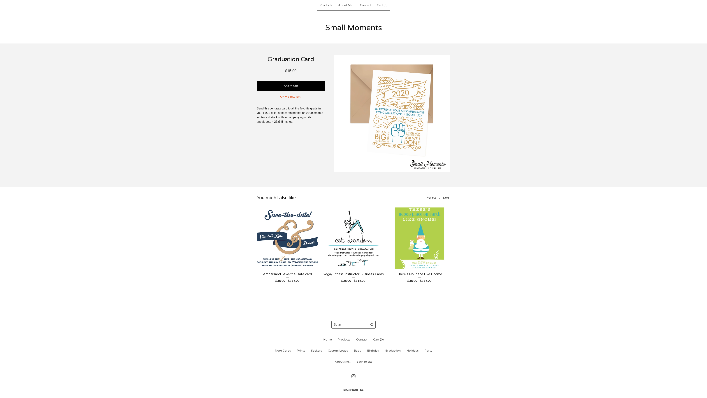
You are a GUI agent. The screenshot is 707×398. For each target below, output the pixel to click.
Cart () (382, 5)
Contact (365, 5)
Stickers (316, 350)
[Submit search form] (372, 324)
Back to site (364, 362)
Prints (301, 350)
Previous (431, 197)
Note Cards (283, 350)
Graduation (393, 350)
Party (428, 350)
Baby (357, 350)
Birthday (373, 350)
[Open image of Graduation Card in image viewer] (392, 113)
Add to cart (291, 86)
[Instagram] (353, 376)
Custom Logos (338, 350)
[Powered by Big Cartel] (353, 389)
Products (326, 5)
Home (327, 339)
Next (446, 197)
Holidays (413, 350)
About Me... (346, 5)
